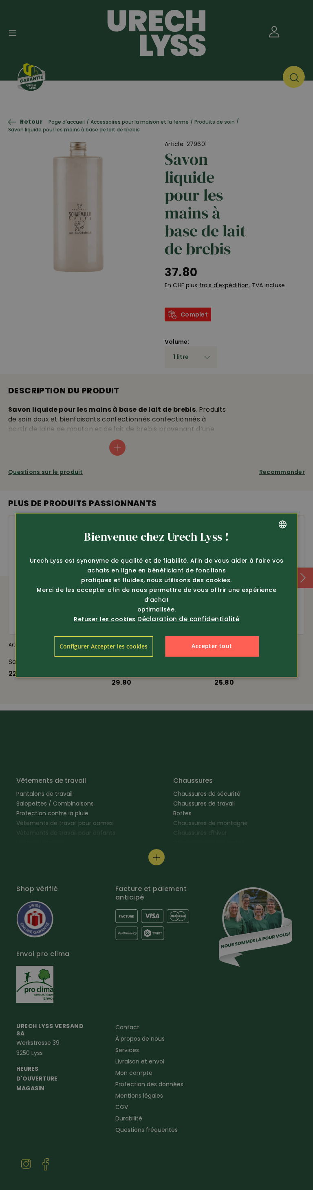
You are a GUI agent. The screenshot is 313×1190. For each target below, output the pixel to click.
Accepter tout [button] (212, 646)
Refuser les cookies (105, 619)
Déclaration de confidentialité (188, 619)
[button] (103, 646)
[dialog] (156, 595)
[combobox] (283, 524)
